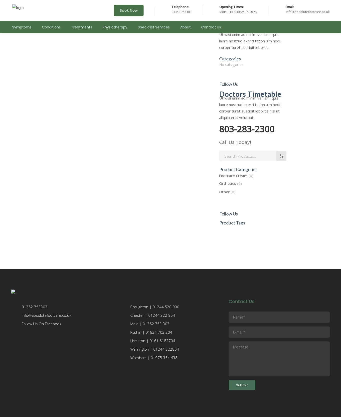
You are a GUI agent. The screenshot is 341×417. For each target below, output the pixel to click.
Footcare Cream (233, 175)
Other (224, 191)
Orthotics (227, 183)
